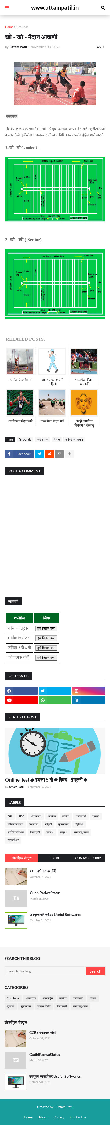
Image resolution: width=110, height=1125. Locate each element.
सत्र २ (64, 832)
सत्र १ (50, 832)
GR (10, 816)
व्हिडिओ (79, 824)
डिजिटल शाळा (15, 824)
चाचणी (95, 816)
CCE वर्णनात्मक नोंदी (43, 871)
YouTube (13, 998)
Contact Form (88, 858)
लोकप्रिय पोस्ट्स (22, 858)
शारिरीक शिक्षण (74, 439)
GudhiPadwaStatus (45, 892)
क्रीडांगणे (42, 439)
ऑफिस (52, 816)
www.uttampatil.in (55, 7)
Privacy (58, 1117)
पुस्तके (10, 1006)
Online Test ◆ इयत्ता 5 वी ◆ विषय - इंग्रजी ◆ (46, 780)
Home (9, 27)
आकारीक (31, 998)
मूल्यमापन (63, 824)
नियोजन (33, 824)
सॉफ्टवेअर (13, 840)
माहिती (48, 824)
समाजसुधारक (81, 832)
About (43, 1117)
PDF (21, 816)
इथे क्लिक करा (46, 628)
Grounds (22, 27)
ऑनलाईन (36, 816)
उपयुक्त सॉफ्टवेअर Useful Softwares (55, 914)
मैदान (57, 439)
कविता (65, 816)
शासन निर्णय (44, 1006)
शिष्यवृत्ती (35, 832)
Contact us (78, 1117)
